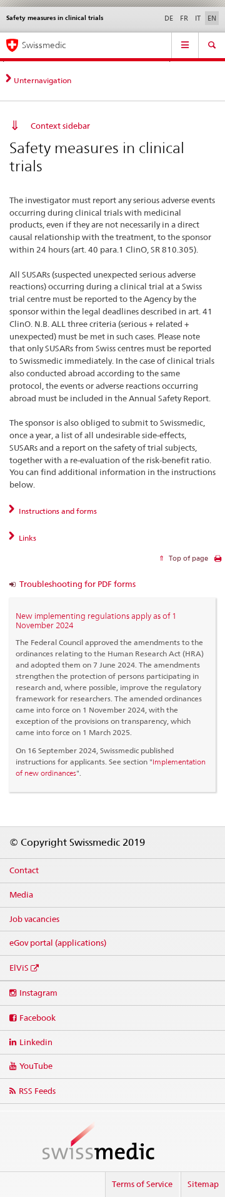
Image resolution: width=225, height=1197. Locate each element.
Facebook (37, 1018)
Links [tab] (26, 538)
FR (184, 18)
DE (168, 18)
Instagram (38, 993)
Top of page (187, 558)
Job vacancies (34, 919)
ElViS (19, 968)
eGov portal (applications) (57, 943)
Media (21, 894)
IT (198, 18)
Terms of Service (142, 1184)
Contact (24, 870)
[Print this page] (217, 562)
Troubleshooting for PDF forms (77, 584)
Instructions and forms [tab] (57, 511)
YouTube (35, 1066)
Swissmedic (44, 45)
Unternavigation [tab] (42, 80)
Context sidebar (60, 126)
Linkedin (35, 1042)
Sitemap (203, 1184)
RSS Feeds (37, 1091)
